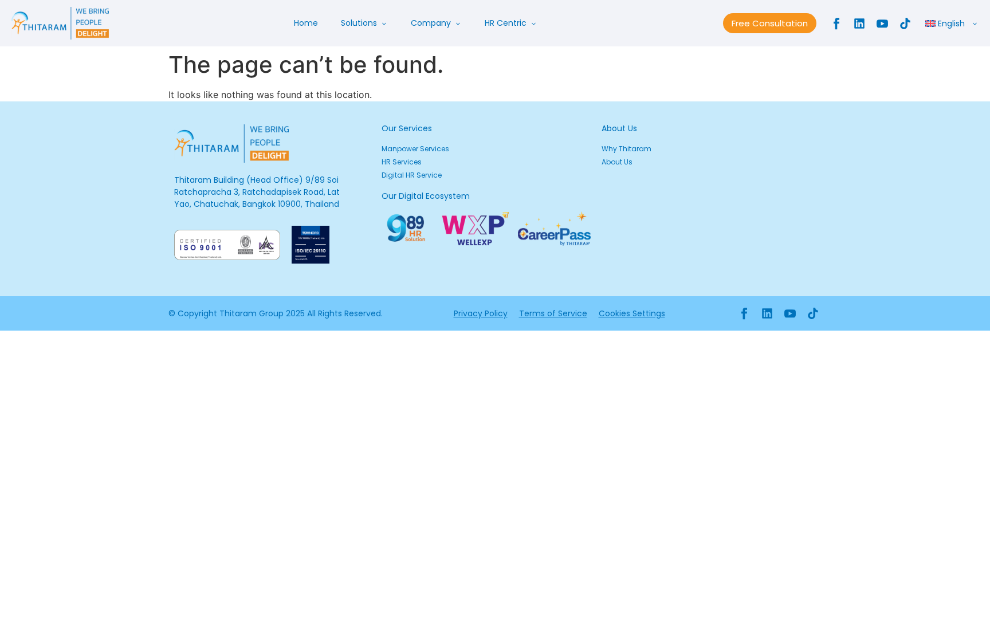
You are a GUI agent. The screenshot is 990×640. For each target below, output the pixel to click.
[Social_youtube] (882, 23)
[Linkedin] (859, 23)
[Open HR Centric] (533, 23)
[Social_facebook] (836, 23)
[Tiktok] (905, 23)
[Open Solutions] (384, 23)
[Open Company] (458, 23)
